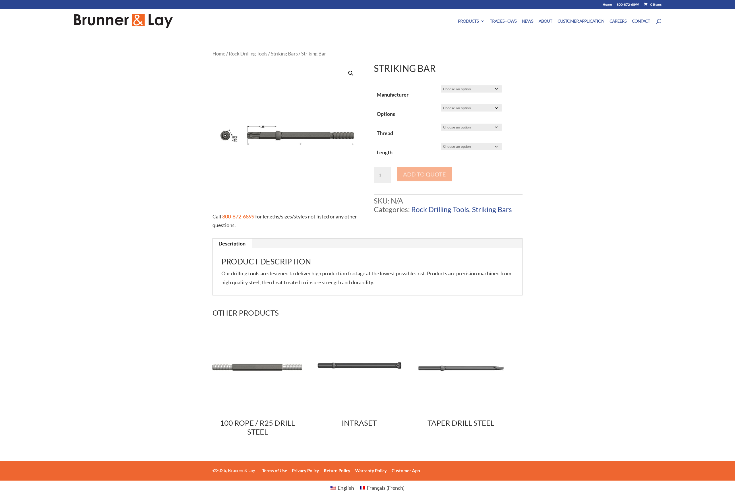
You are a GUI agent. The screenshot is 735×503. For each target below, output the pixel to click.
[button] (351, 73)
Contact (641, 21)
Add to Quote (424, 174)
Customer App (406, 470)
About (545, 21)
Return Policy (337, 470)
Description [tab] (231, 243)
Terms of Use (274, 470)
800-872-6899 (628, 5)
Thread (385, 133)
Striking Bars (284, 54)
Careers (618, 21)
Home (607, 5)
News (527, 21)
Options (386, 114)
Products (468, 21)
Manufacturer (393, 94)
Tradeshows (503, 21)
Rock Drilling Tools (248, 54)
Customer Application (581, 21)
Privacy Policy (305, 470)
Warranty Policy (371, 470)
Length (384, 152)
